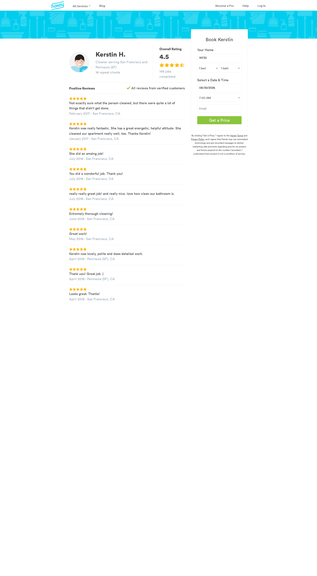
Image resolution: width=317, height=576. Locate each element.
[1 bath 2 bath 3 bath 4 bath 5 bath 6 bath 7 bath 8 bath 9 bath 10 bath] (230, 68)
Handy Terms (236, 135)
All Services (80, 6)
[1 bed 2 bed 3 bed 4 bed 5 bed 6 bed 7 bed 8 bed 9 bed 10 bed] (208, 68)
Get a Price (219, 120)
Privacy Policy (197, 139)
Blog (102, 6)
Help (246, 6)
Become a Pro (224, 6)
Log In (262, 6)
